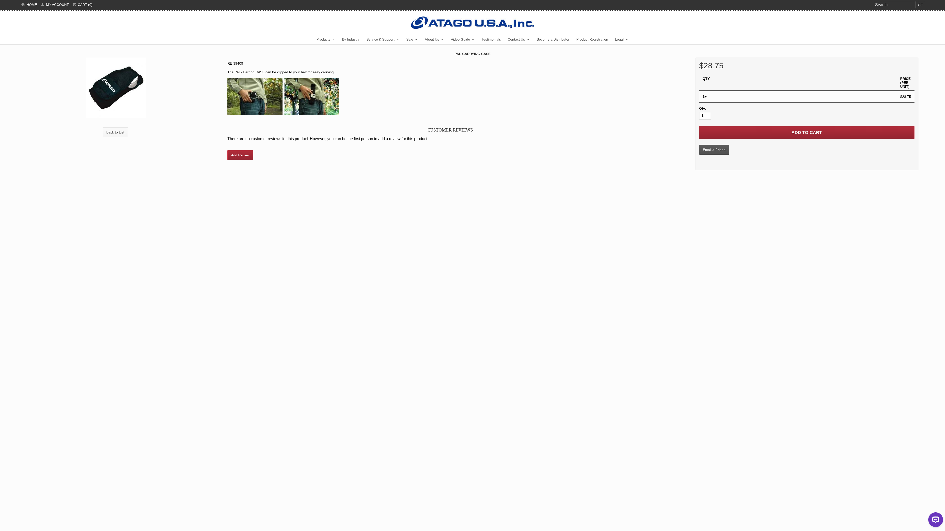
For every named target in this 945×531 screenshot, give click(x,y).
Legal (619, 39)
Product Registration (592, 39)
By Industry (351, 39)
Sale (409, 39)
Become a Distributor (553, 39)
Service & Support (380, 39)
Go (920, 5)
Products (323, 39)
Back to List (115, 132)
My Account (57, 5)
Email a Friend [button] (714, 150)
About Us (432, 39)
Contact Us (516, 39)
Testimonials (491, 39)
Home (31, 5)
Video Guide (460, 39)
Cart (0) (85, 5)
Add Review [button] (240, 155)
